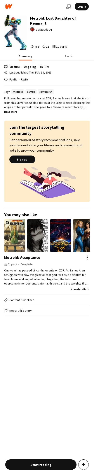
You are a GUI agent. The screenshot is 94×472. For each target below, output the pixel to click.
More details (78, 289)
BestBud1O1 (44, 30)
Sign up (22, 159)
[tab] (25, 57)
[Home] (34, 6)
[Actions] (87, 257)
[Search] (68, 6)
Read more (10, 111)
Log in (81, 6)
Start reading (41, 464)
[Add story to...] (83, 464)
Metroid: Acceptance (22, 257)
